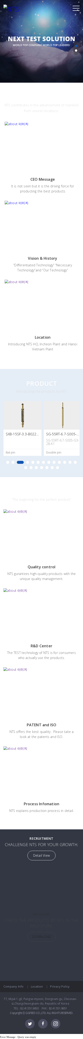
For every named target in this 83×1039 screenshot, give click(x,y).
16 (36, 467)
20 (57, 467)
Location (37, 986)
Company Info (13, 986)
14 (25, 467)
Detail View (41, 855)
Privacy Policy (60, 986)
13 (75, 462)
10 (59, 462)
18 (46, 467)
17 (41, 467)
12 (69, 462)
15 (31, 467)
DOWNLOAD (41, 937)
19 (52, 467)
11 (64, 462)
